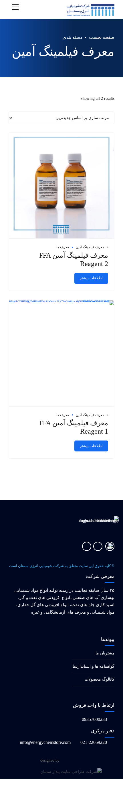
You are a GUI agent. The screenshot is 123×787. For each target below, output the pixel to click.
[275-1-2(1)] (110, 546)
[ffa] (61, 186)
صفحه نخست (101, 37)
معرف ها (62, 247)
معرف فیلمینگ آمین (90, 247)
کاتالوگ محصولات (99, 679)
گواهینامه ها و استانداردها (93, 666)
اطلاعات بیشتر (91, 278)
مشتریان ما (105, 653)
